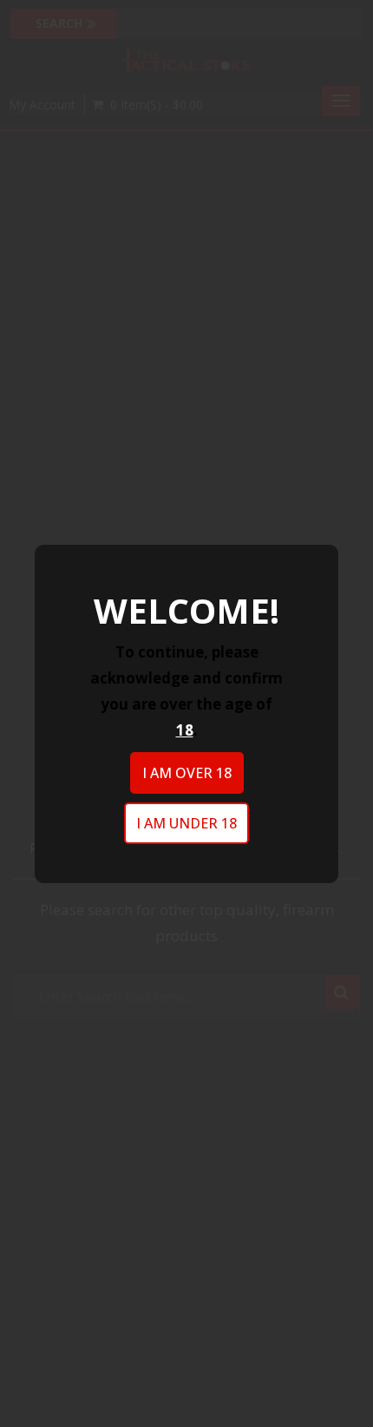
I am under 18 (186, 823)
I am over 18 (187, 772)
